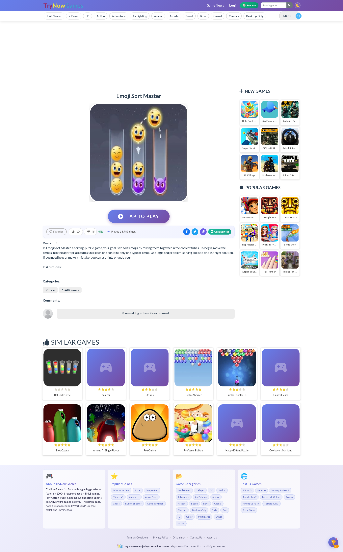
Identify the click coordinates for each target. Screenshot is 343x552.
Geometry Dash (155, 503)
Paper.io (261, 490)
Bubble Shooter (133, 503)
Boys (206, 503)
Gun (225, 510)
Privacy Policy (160, 537)
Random (249, 5)
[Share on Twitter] (195, 231)
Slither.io (247, 490)
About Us (212, 537)
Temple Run (152, 490)
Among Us (134, 497)
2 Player (200, 490)
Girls (214, 510)
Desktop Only (199, 510)
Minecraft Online (271, 497)
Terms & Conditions (137, 537)
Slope (138, 490)
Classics (182, 510)
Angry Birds (151, 497)
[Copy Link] (203, 231)
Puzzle (50, 290)
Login (233, 5)
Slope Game (249, 510)
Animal (216, 497)
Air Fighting (201, 497)
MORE (287, 15)
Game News (215, 5)
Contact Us (196, 537)
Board (194, 503)
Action (222, 490)
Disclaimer (179, 537)
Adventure (183, 497)
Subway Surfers (121, 490)
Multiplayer (204, 516)
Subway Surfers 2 (280, 490)
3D (211, 490)
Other (219, 516)
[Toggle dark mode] (298, 5)
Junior (189, 516)
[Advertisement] (171, 55)
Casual (217, 503)
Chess (116, 503)
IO (179, 516)
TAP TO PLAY (143, 216)
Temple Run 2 (250, 497)
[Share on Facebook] (186, 231)
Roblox (289, 497)
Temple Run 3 (271, 503)
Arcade (182, 503)
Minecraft (118, 497)
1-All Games (70, 290)
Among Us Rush (251, 503)
